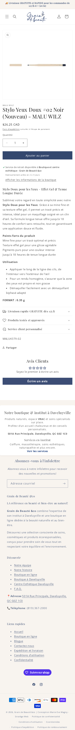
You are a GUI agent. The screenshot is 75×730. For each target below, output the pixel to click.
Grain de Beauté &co (24, 712)
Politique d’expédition (22, 727)
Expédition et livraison (28, 650)
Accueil (18, 631)
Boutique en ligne (25, 574)
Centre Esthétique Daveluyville (34, 584)
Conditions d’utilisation (31, 722)
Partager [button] (11, 347)
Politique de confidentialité (46, 716)
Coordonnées (53, 722)
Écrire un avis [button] (37, 381)
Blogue (18, 641)
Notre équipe (22, 565)
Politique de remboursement (52, 727)
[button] (7, 16)
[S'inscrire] (64, 483)
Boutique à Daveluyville (29, 579)
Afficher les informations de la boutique (30, 179)
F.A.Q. (18, 588)
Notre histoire (23, 570)
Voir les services (37, 451)
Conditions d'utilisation (29, 655)
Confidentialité (23, 660)
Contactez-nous (24, 645)
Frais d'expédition (11, 129)
